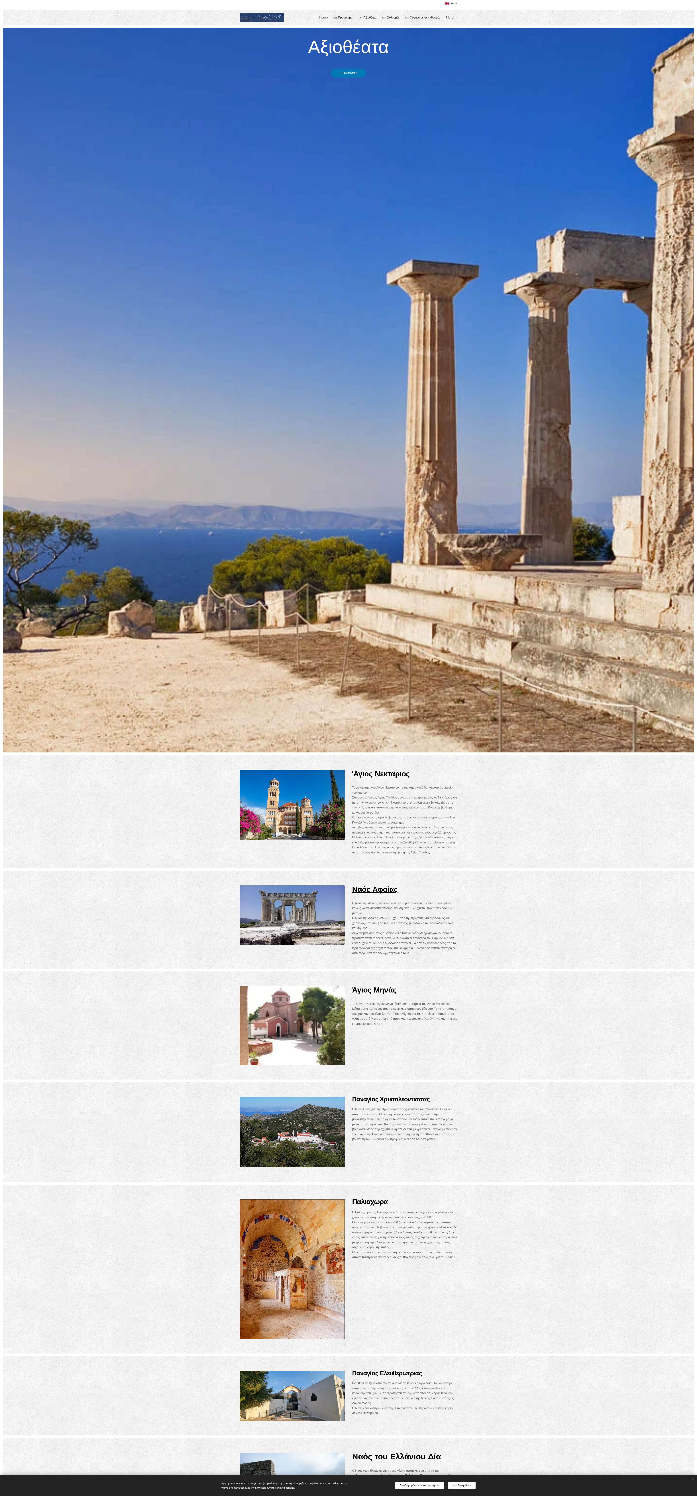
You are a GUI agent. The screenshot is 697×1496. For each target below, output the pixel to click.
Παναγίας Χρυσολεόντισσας (390, 1100)
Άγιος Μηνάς (374, 990)
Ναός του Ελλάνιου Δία (396, 1457)
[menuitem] (324, 17)
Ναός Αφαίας (375, 890)
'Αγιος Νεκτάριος (381, 774)
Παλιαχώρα (370, 1202)
